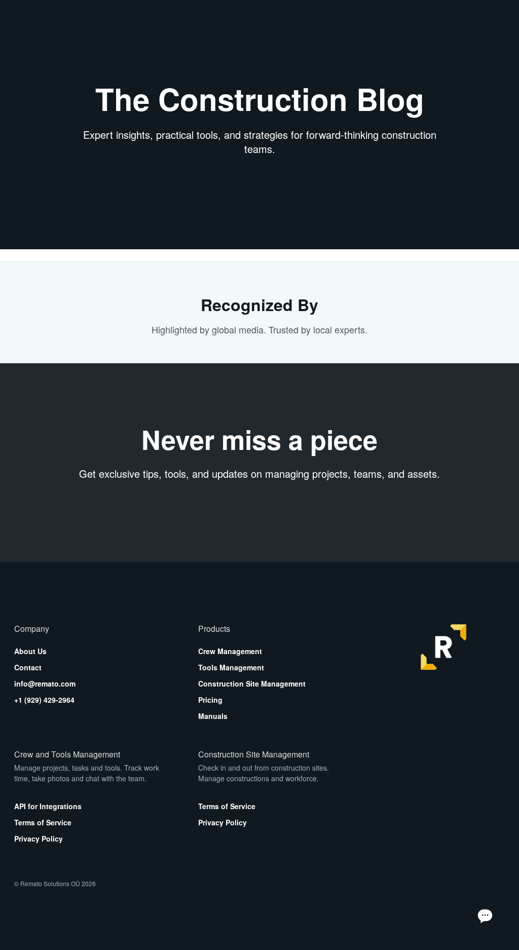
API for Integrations (48, 806)
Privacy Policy (38, 838)
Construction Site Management (252, 683)
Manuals (213, 716)
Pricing (210, 700)
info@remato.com (45, 683)
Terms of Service (42, 822)
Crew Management (230, 651)
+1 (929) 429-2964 (44, 700)
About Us (30, 651)
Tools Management (231, 667)
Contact (28, 667)
